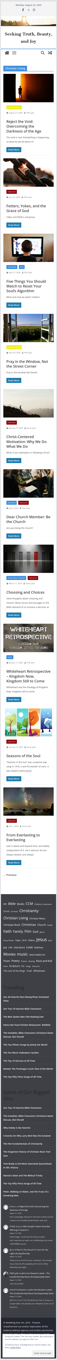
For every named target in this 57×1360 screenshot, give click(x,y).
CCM (29, 903)
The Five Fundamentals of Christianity (23, 1143)
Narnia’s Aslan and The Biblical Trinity (23, 1175)
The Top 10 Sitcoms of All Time (19, 1060)
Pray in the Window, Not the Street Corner (27, 364)
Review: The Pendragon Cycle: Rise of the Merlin (28, 1068)
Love (29, 947)
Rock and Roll (44, 961)
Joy (5, 947)
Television (12, 267)
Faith (7, 931)
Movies (9, 954)
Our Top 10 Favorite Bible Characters (22, 1008)
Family (18, 931)
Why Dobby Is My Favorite (16, 1127)
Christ (6, 911)
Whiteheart (39, 970)
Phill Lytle (30, 112)
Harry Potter (8, 940)
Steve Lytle (31, 428)
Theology (12, 192)
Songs (28, 966)
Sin (22, 966)
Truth (29, 970)
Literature (19, 947)
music (22, 954)
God (35, 932)
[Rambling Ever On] (28, 18)
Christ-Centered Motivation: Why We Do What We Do (26, 441)
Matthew (38, 947)
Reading (31, 961)
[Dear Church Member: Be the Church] (28, 483)
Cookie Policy (15, 1347)
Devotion (12, 503)
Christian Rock (11, 925)
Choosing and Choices (25, 592)
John (50, 940)
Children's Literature (43, 904)
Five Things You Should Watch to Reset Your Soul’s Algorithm (26, 286)
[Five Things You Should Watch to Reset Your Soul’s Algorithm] (28, 248)
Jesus (41, 939)
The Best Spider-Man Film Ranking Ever (23, 1016)
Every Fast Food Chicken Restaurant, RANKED (26, 1024)
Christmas (29, 924)
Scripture (14, 966)
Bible (12, 903)
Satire (5, 966)
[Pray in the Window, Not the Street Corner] (28, 328)
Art (5, 904)
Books (20, 904)
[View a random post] (50, 53)
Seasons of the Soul (23, 755)
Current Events (14, 107)
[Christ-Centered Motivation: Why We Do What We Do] (28, 403)
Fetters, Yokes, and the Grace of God (26, 208)
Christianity (29, 910)
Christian (14, 911)
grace (42, 932)
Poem (6, 961)
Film (21, 267)
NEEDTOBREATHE (37, 954)
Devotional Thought (16, 578)
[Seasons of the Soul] (28, 722)
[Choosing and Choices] (28, 559)
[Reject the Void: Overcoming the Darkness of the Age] (28, 88)
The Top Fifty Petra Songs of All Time (22, 1076)
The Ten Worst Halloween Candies (21, 1052)
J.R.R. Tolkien (28, 940)
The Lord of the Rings (14, 970)
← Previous (10, 875)
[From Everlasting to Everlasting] (28, 801)
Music (10, 657)
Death (49, 925)
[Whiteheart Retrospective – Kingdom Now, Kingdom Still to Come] (28, 638)
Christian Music (37, 918)
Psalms (24, 961)
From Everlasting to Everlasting (23, 837)
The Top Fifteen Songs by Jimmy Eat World (25, 1044)
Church (41, 925)
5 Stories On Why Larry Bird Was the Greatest (27, 1135)
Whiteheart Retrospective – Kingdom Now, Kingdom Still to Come (28, 676)
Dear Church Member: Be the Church (28, 519)
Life (10, 947)
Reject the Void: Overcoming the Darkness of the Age (23, 126)
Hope (18, 940)
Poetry (15, 961)
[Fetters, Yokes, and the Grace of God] (28, 172)
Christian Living (15, 917)
